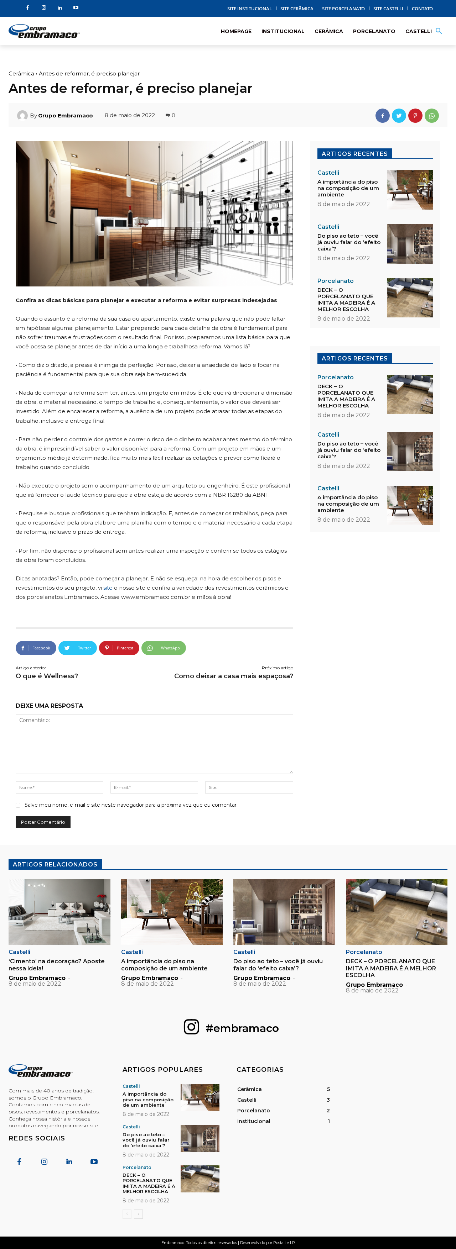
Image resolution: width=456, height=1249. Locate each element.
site (108, 587)
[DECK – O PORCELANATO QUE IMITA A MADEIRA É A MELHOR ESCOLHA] (410, 298)
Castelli (328, 173)
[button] (438, 31)
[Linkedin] (59, 8)
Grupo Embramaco (65, 115)
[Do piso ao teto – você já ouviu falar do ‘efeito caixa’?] (410, 244)
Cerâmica (21, 73)
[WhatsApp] (432, 116)
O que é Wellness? (48, 676)
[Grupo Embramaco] (23, 115)
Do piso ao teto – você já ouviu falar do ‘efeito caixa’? (348, 242)
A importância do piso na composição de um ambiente (348, 188)
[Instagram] (43, 8)
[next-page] (138, 1214)
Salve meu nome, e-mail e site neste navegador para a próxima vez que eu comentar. (131, 805)
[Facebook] (27, 8)
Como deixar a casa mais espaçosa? (233, 676)
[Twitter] (399, 116)
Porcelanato (335, 281)
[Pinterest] (415, 116)
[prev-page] (127, 1214)
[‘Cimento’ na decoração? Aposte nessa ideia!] (59, 912)
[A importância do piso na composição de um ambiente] (410, 190)
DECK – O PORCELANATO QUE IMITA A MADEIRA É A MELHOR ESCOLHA (346, 299)
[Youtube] (75, 8)
